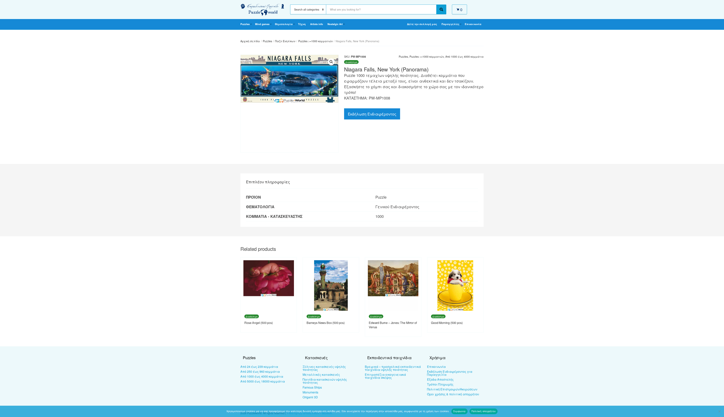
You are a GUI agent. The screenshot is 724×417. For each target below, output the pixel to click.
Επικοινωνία (473, 24)
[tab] (268, 182)
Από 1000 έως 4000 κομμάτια (464, 56)
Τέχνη (302, 24)
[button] (331, 61)
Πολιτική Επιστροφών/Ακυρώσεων (452, 389)
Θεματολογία (284, 24)
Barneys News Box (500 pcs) (326, 323)
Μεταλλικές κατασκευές (321, 374)
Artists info (316, 24)
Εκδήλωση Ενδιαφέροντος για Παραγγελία (449, 373)
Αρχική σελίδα (250, 41)
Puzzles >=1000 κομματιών (315, 41)
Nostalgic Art (335, 24)
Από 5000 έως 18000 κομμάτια (262, 381)
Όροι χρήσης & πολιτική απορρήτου (453, 394)
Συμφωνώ (459, 411)
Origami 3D (310, 397)
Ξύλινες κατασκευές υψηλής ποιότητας (324, 368)
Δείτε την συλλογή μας (422, 24)
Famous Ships (312, 387)
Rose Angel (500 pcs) (258, 323)
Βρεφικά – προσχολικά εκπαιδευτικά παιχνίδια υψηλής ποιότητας (393, 368)
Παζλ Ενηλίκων (285, 41)
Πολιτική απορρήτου (483, 411)
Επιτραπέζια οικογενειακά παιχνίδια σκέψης (385, 376)
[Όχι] (719, 411)
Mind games (262, 24)
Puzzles (245, 24)
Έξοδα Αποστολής (440, 379)
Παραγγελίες (450, 24)
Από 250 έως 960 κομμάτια (260, 371)
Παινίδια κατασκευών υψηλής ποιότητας (325, 381)
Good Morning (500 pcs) (446, 323)
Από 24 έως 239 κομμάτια (259, 366)
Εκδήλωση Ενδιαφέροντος (372, 114)
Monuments (310, 392)
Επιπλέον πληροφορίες (268, 181)
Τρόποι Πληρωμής (440, 384)
